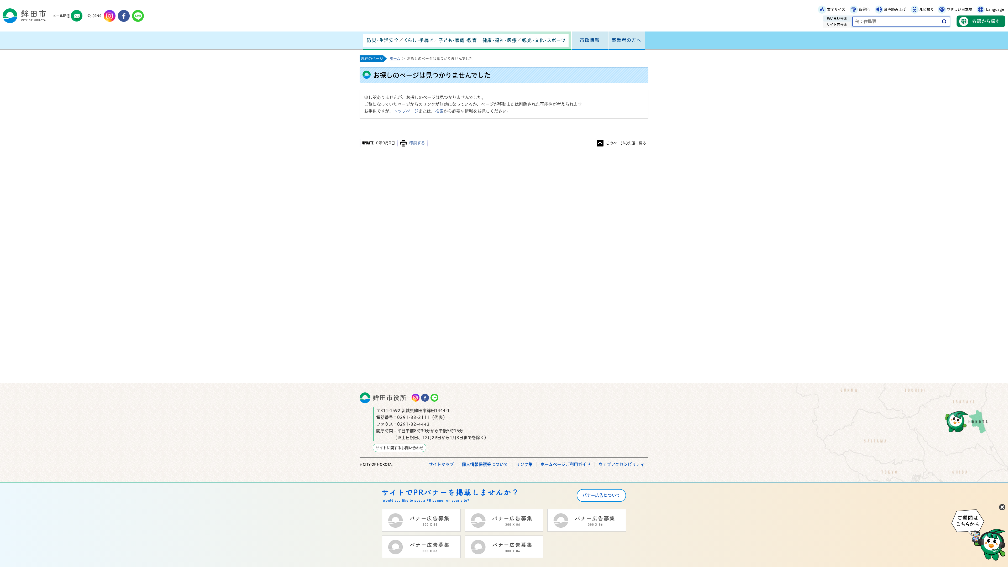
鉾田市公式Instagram (110, 16)
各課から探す (986, 21)
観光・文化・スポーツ (544, 40)
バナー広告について (601, 495)
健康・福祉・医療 (499, 40)
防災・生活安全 (383, 40)
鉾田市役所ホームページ (24, 15)
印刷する (417, 143)
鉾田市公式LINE (138, 16)
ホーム (395, 58)
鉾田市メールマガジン (77, 16)
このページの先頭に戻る (626, 143)
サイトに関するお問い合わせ (399, 448)
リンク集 (524, 464)
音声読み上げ (895, 9)
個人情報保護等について (485, 464)
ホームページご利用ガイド (565, 464)
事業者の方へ (627, 40)
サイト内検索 (837, 24)
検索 (439, 111)
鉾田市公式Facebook (124, 16)
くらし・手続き (418, 40)
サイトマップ (441, 464)
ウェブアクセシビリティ (621, 464)
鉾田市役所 (390, 398)
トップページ (405, 111)
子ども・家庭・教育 (458, 40)
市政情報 (590, 40)
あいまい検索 (837, 18)
